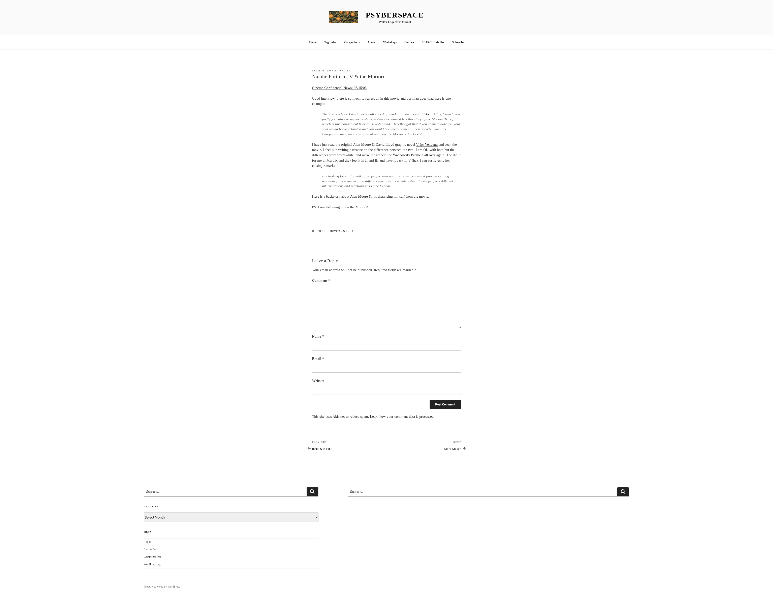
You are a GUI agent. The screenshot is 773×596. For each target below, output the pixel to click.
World (348, 231)
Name (318, 336)
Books (323, 231)
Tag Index (330, 42)
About (371, 42)
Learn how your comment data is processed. (402, 417)
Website (318, 381)
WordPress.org (152, 564)
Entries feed (150, 549)
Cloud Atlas (432, 114)
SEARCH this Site (433, 42)
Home (312, 42)
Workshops (390, 42)
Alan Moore (359, 196)
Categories (350, 42)
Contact (409, 42)
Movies (335, 231)
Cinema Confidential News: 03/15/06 (339, 88)
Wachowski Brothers (408, 155)
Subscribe (458, 42)
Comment (321, 280)
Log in (147, 541)
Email (318, 359)
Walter (345, 70)
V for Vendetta (427, 144)
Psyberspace (395, 15)
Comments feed (152, 556)
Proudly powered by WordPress (162, 586)
